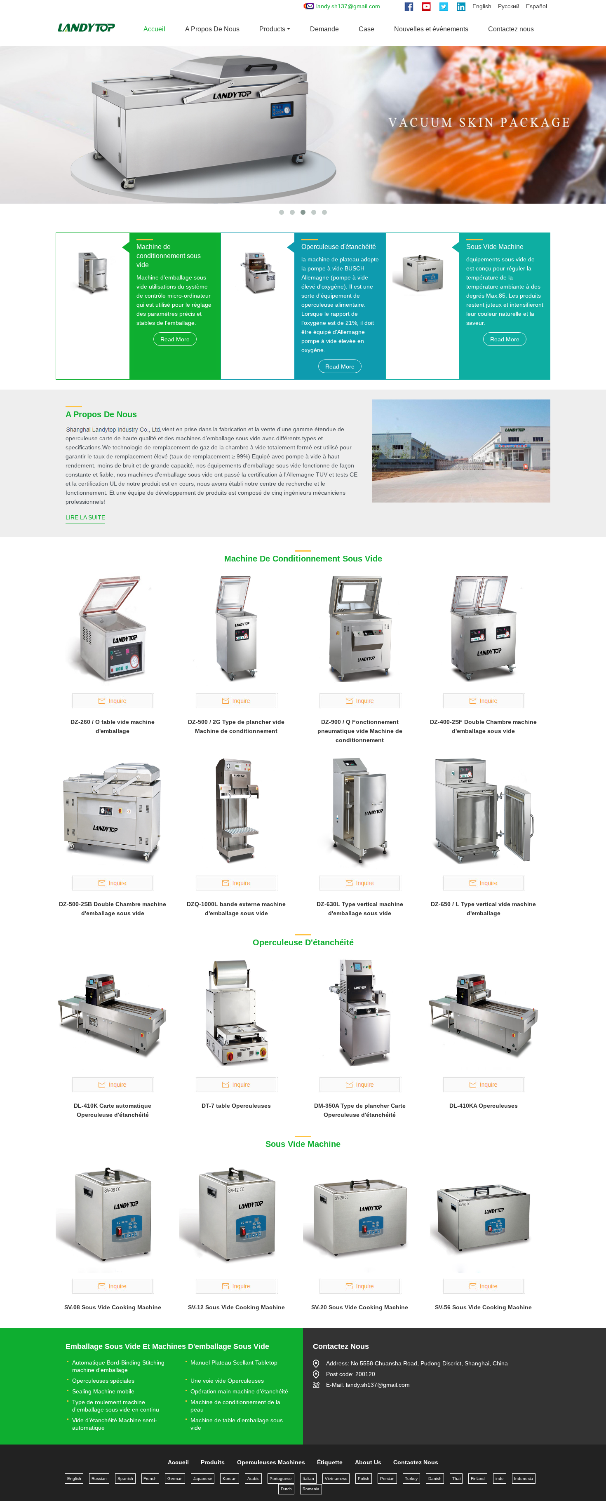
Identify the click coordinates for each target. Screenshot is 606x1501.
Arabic (253, 1478)
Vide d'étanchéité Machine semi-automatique (114, 1424)
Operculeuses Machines (271, 1462)
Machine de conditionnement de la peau (235, 1406)
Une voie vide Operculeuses (227, 1380)
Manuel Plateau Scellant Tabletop (233, 1362)
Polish (363, 1478)
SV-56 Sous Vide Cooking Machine (483, 1307)
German (175, 1478)
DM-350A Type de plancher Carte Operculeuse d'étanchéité (360, 1110)
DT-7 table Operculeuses (236, 1105)
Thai (456, 1478)
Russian (99, 1478)
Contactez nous (511, 29)
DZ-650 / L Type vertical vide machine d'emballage (483, 908)
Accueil (154, 29)
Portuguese (281, 1478)
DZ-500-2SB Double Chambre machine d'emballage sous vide (112, 908)
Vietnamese (336, 1478)
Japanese (202, 1478)
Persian (387, 1478)
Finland (478, 1478)
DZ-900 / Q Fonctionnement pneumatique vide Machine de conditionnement (359, 731)
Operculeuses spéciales (103, 1380)
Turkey (411, 1478)
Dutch (286, 1489)
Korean (230, 1478)
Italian (308, 1478)
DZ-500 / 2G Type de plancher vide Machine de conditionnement (236, 726)
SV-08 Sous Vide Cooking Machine (112, 1307)
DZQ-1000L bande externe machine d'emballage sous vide (236, 908)
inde (500, 1478)
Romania (311, 1489)
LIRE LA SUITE (85, 517)
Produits (213, 1462)
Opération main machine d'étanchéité (239, 1391)
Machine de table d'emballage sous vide (236, 1424)
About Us (368, 1462)
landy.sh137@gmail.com (348, 6)
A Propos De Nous (212, 29)
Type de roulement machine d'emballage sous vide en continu (115, 1406)
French (150, 1478)
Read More (175, 339)
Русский (508, 6)
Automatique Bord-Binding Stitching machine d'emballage (118, 1366)
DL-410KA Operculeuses (483, 1105)
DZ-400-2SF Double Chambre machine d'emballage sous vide (483, 726)
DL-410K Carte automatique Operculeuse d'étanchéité (112, 1110)
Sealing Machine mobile (103, 1391)
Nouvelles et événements (431, 29)
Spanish (125, 1478)
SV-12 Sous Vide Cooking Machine (236, 1307)
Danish (435, 1478)
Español (536, 6)
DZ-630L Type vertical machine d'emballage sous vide (360, 908)
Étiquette (330, 1462)
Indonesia (523, 1478)
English (481, 6)
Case (366, 29)
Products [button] (272, 29)
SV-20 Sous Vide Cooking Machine (359, 1307)
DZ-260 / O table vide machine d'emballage (112, 726)
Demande (324, 29)
